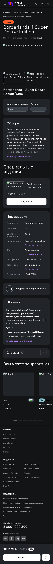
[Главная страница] (16, 4)
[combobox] (17, 109)
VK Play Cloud (9, 477)
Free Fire (7, 447)
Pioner (6, 452)
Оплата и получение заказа (15, 498)
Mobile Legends (10, 439)
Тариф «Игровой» (32, 477)
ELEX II (6, 404)
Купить (22, 557)
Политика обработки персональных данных (23, 503)
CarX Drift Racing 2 (32, 464)
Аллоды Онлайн (10, 473)
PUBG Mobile (9, 434)
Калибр (6, 486)
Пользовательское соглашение (17, 507)
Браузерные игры (11, 481)
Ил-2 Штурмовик (31, 468)
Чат (5, 516)
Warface (7, 468)
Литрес (27, 473)
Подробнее (26, 201)
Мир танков (8, 464)
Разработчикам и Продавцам (16, 511)
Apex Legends (9, 443)
